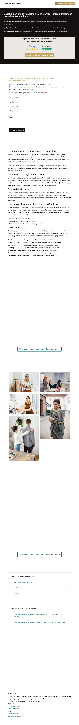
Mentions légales (13, 714)
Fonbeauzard (18, 588)
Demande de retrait (14, 716)
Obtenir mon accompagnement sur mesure (38, 349)
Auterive (17, 593)
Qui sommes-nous (14, 706)
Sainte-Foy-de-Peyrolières (23, 582)
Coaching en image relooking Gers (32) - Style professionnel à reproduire (39, 622)
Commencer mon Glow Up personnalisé (39, 55)
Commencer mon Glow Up (65, 3)
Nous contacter (13, 709)
